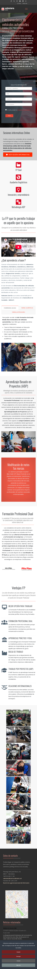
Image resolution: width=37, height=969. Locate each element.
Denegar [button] (18, 956)
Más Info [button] (18, 965)
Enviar (9, 115)
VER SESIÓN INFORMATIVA (19, 154)
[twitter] (14, 1)
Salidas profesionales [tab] (18, 312)
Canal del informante (23, 883)
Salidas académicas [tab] (27, 308)
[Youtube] (20, 1)
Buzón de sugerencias (10, 883)
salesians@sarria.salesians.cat (12, 878)
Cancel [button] (18, 961)
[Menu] (26, 9)
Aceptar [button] (18, 952)
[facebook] (11, 1)
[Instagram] (17, 1)
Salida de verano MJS (10, 928)
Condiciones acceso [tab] (10, 308)
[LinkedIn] (23, 1)
